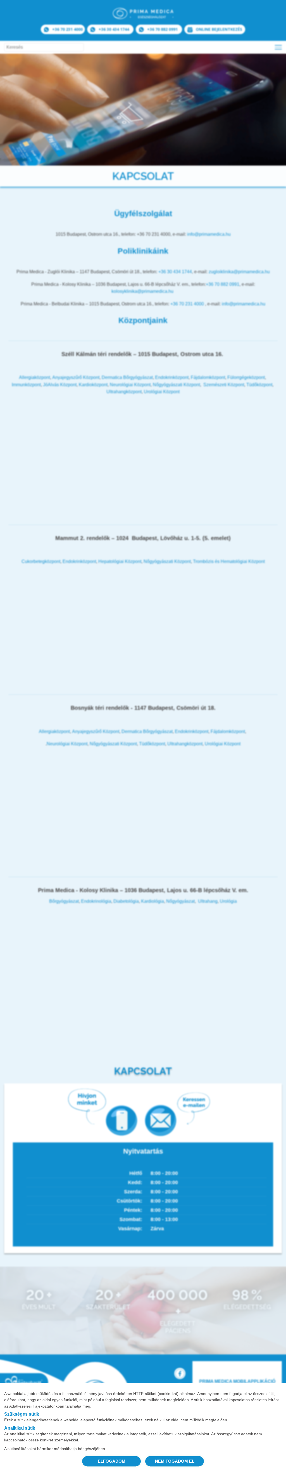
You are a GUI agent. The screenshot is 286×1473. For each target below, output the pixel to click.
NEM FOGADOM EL (174, 1461)
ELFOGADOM (111, 1461)
